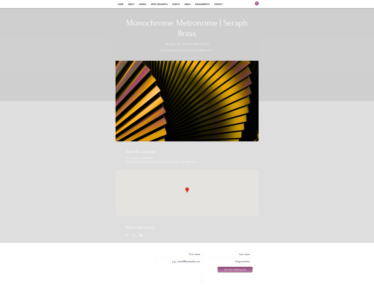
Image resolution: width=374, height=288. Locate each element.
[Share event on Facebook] (126, 235)
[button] (159, 4)
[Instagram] (125, 255)
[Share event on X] (134, 235)
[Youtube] (130, 255)
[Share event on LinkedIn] (141, 235)
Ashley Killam (134, 250)
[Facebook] (119, 255)
